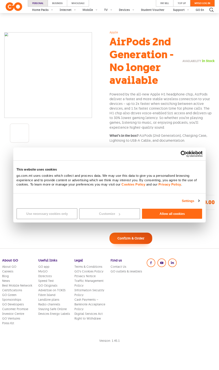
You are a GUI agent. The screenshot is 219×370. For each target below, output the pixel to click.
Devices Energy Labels (54, 314)
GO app (43, 267)
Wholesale (77, 3)
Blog (5, 276)
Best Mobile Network (17, 285)
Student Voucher (152, 10)
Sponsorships (11, 300)
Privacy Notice (85, 276)
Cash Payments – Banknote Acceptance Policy (89, 304)
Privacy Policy (169, 184)
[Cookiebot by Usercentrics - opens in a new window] (184, 154)
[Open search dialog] (211, 10)
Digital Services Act (88, 314)
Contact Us (118, 267)
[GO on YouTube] (161, 263)
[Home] (14, 7)
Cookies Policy (133, 184)
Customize (107, 213)
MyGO (42, 271)
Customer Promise (15, 309)
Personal (37, 3)
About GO (9, 267)
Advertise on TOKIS (52, 290)
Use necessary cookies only (47, 213)
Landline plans (48, 300)
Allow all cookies (172, 213)
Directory (45, 276)
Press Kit (8, 323)
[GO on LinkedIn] (172, 263)
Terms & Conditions (88, 267)
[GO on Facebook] (151, 263)
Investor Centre (13, 314)
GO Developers (13, 304)
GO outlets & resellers (126, 271)
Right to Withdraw (87, 318)
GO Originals (47, 285)
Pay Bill (164, 3)
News (6, 281)
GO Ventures (11, 318)
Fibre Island (46, 295)
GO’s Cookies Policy (89, 271)
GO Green (9, 295)
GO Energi (203, 10)
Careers (7, 271)
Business (57, 3)
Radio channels (49, 304)
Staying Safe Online (52, 309)
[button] (19, 133)
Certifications (12, 290)
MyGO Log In (202, 3)
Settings (188, 201)
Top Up (182, 3)
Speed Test (46, 281)
